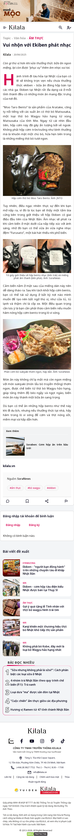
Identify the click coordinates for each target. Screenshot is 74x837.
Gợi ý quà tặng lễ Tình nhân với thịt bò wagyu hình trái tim (43, 608)
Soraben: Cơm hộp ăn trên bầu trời (47, 446)
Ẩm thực (36, 38)
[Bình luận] (8, 501)
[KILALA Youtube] (31, 741)
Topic (7, 38)
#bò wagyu (34, 487)
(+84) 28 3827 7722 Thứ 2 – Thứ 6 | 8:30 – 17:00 (40, 767)
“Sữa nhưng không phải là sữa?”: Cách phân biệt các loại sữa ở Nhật (39, 672)
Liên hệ (7, 777)
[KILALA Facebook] (11, 741)
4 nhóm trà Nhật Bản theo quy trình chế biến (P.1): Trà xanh (37, 683)
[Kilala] (17, 27)
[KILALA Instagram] (42, 741)
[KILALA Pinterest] (52, 741)
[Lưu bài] (27, 501)
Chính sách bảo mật (49, 777)
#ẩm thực (15, 487)
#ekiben (51, 487)
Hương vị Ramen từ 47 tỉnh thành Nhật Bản (39, 709)
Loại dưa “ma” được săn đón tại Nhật (35, 692)
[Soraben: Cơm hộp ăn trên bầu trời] (15, 446)
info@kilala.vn (40, 772)
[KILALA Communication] (50, 790)
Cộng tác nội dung (25, 777)
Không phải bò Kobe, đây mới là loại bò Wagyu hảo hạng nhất (43, 648)
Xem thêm (12, 431)
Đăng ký (34, 525)
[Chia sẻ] (47, 501)
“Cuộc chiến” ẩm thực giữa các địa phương (38, 701)
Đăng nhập (13, 525)
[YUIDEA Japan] (25, 790)
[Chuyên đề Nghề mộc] (37, 11)
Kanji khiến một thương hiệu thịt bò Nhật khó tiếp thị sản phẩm (45, 628)
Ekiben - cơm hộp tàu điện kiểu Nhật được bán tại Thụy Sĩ (43, 588)
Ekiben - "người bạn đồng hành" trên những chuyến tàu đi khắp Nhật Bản (44, 570)
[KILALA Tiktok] (62, 741)
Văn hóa (20, 38)
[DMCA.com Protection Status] (37, 834)
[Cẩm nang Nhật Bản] (37, 730)
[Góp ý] (66, 501)
